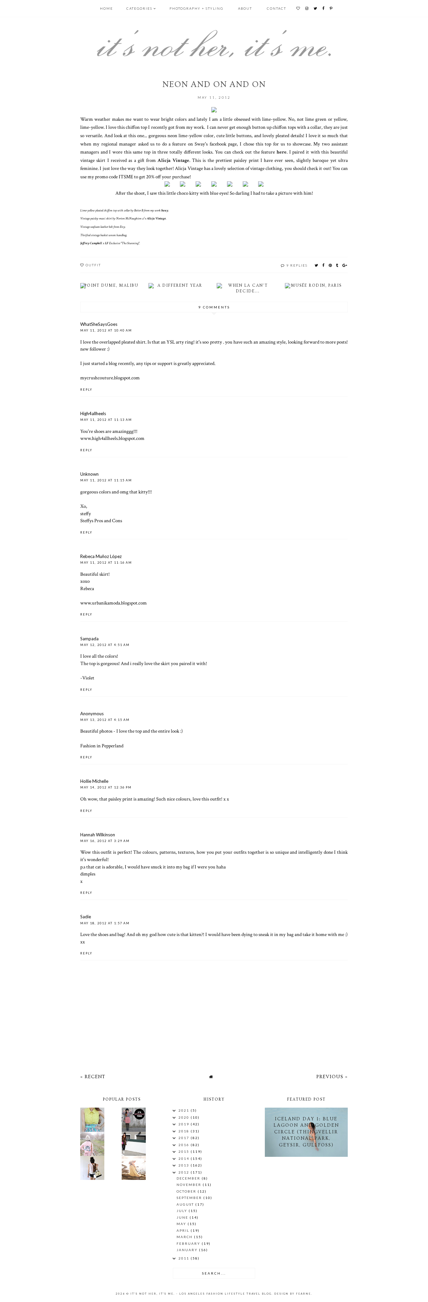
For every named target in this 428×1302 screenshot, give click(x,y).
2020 (185, 1117)
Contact (276, 8)
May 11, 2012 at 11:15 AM (106, 480)
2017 (185, 1138)
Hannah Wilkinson (97, 834)
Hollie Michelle (94, 781)
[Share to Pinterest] (330, 265)
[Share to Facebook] (323, 265)
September (190, 1198)
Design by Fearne (292, 1293)
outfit (93, 265)
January (188, 1250)
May (182, 1224)
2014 (185, 1158)
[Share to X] (317, 265)
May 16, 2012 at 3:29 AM (105, 841)
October (187, 1191)
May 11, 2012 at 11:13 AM (106, 420)
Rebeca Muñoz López (101, 556)
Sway (164, 210)
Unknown (89, 474)
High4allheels (93, 413)
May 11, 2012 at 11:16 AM (106, 562)
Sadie (85, 916)
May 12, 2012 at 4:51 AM (105, 645)
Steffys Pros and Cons (101, 520)
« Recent (92, 1077)
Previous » (332, 1077)
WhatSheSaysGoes (98, 324)
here (282, 152)
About (245, 8)
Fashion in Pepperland (101, 745)
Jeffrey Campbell (91, 243)
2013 (185, 1165)
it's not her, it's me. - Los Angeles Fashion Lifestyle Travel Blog (201, 1293)
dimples (87, 873)
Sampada (89, 638)
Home (106, 8)
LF (106, 243)
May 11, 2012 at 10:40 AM (106, 330)
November (190, 1185)
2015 (185, 1151)
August (186, 1204)
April (184, 1230)
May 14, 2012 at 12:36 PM (106, 787)
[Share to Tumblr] (337, 265)
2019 (185, 1124)
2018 (185, 1131)
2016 (185, 1145)
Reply (86, 389)
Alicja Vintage (173, 160)
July (183, 1211)
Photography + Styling (196, 8)
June (183, 1217)
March (185, 1237)
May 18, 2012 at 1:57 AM (105, 923)
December (189, 1178)
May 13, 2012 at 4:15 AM (105, 720)
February (189, 1243)
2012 (185, 1172)
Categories (139, 8)
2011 (185, 1258)
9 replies (297, 265)
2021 (185, 1110)
